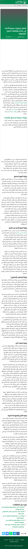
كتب (25, 25)
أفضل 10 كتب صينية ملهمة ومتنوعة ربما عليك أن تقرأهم (13, 508)
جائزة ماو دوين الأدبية (21, 233)
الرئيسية (22, 540)
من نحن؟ (17, 540)
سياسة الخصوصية (14, 541)
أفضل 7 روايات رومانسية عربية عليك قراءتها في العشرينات (14, 525)
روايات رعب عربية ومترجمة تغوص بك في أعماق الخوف (13, 517)
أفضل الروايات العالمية (21, 103)
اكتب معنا (11, 540)
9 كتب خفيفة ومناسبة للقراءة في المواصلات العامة (15, 521)
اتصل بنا (6, 540)
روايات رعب (14, 109)
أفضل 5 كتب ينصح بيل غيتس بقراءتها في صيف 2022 (13, 512)
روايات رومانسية (12, 112)
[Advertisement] (14, 55)
